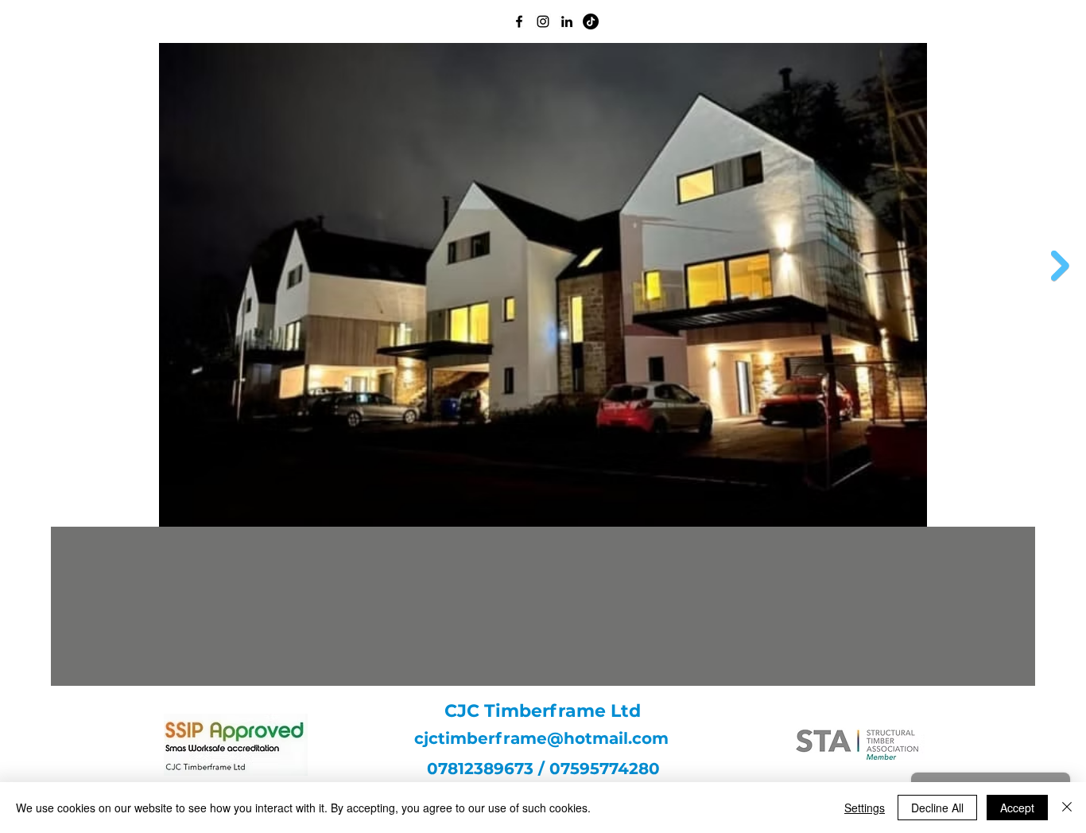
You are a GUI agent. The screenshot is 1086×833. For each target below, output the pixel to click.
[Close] (1066, 807)
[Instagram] (543, 21)
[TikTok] (591, 21)
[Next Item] (1060, 266)
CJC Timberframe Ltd (542, 711)
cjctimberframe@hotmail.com (541, 738)
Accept (1017, 807)
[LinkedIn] (567, 21)
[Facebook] (519, 21)
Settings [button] (864, 807)
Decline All (937, 807)
